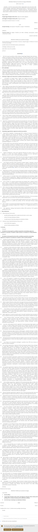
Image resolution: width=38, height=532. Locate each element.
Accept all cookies (7, 529)
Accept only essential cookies (17, 529)
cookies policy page (19, 525)
